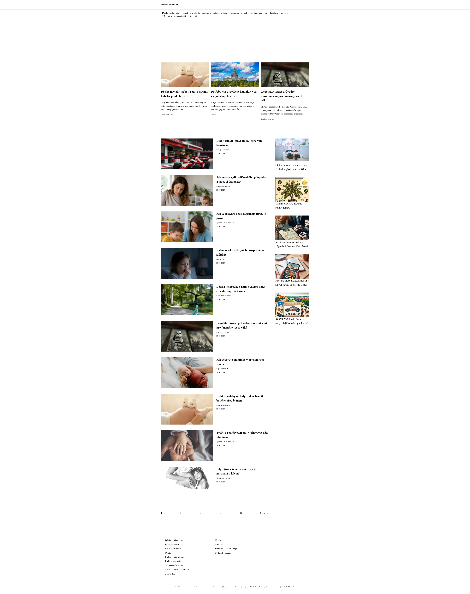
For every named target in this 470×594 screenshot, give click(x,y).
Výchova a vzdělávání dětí (174, 16)
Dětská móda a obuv (171, 13)
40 (241, 513)
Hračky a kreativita (191, 13)
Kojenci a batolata (210, 13)
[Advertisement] (235, 36)
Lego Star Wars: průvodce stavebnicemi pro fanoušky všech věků (281, 96)
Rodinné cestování (259, 13)
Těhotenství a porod (279, 13)
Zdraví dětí (193, 16)
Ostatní (224, 13)
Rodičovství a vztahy (239, 13)
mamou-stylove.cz (169, 4)
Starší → (264, 513)
